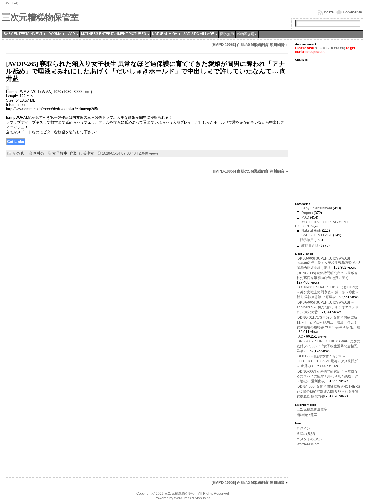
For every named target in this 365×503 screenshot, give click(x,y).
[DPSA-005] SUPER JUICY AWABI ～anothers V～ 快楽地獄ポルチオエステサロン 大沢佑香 (328, 307)
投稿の (306, 434)
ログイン (303, 428)
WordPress (182, 498)
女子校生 (59, 153)
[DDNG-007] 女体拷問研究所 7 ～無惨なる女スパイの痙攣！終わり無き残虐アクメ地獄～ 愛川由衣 (327, 376)
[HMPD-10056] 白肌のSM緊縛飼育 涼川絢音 (248, 45)
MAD (71, 34)
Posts (329, 12)
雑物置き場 (245, 34)
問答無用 (227, 34)
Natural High (164, 34)
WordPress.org (308, 444)
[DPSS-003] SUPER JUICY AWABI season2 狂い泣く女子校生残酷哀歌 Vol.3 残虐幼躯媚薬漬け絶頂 (328, 263)
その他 (18, 153)
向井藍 (38, 153)
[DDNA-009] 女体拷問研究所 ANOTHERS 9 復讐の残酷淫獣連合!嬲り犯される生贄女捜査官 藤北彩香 (328, 391)
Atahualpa (203, 498)
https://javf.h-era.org (330, 48)
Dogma (54, 34)
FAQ (300, 336)
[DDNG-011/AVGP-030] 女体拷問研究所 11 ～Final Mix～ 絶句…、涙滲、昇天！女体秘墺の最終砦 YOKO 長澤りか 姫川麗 (328, 322)
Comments (352, 12)
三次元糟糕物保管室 (40, 17)
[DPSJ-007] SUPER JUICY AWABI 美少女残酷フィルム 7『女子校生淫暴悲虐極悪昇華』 (328, 346)
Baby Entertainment (23, 34)
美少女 (88, 153)
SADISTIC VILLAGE (198, 34)
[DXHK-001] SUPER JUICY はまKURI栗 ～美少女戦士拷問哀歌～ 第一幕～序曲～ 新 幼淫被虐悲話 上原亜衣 (328, 292)
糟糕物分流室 (307, 415)
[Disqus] (146, 254)
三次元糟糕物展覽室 (312, 409)
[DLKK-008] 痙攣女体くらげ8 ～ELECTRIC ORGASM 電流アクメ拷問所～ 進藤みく (327, 361)
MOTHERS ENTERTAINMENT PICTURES (113, 34)
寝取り (75, 153)
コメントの (309, 439)
